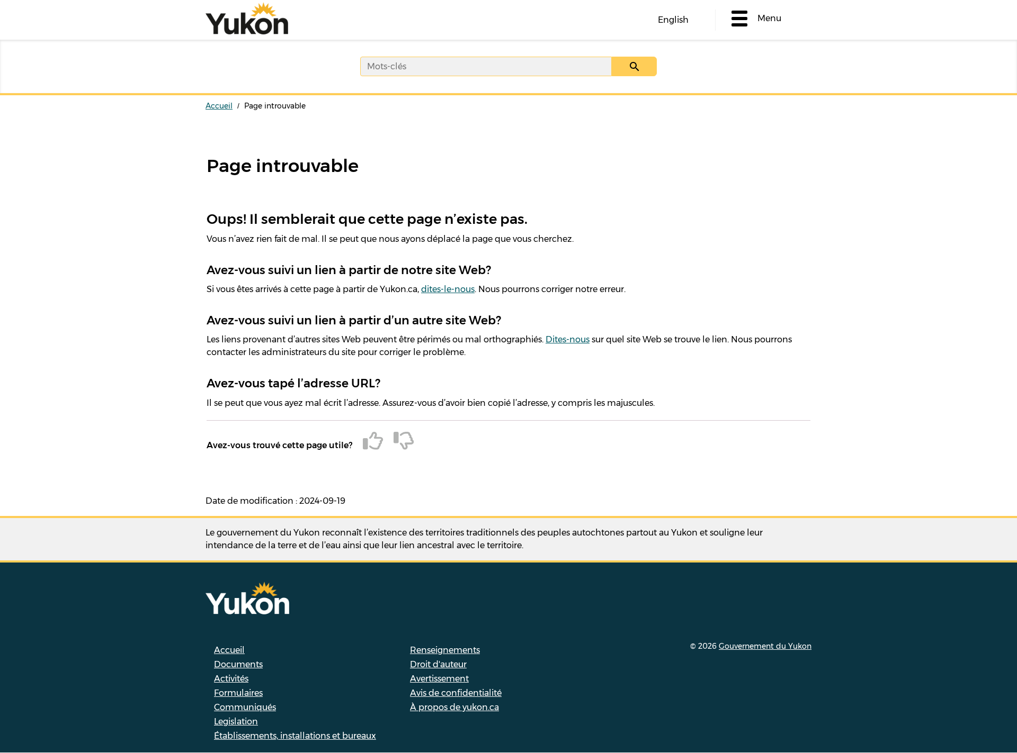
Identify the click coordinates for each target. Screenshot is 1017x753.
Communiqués (245, 707)
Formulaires (238, 693)
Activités (231, 679)
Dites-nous (568, 339)
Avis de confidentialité (456, 693)
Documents (238, 664)
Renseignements (445, 650)
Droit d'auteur (438, 664)
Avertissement (439, 679)
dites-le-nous (448, 289)
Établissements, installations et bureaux (295, 736)
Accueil (219, 106)
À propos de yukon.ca (454, 707)
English (673, 20)
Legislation (236, 721)
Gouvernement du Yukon (765, 646)
